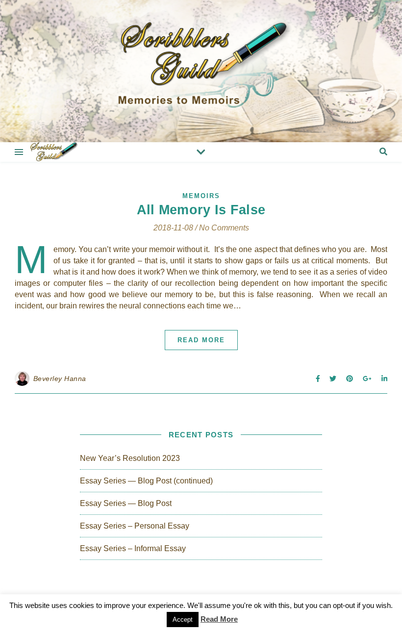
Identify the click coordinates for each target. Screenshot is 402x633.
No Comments (224, 228)
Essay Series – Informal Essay (133, 548)
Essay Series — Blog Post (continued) (146, 481)
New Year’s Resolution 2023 (130, 458)
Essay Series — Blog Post (126, 503)
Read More (201, 340)
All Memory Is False (201, 210)
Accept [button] (183, 619)
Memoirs (201, 196)
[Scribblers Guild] (201, 71)
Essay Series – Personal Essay (134, 526)
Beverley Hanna (59, 378)
